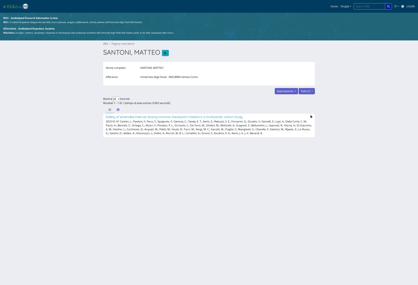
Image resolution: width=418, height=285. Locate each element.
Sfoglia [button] (345, 6)
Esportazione (285, 91)
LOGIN (411, 6)
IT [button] (395, 6)
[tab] (110, 109)
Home (334, 6)
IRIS (105, 43)
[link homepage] (17, 6)
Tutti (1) (306, 91)
